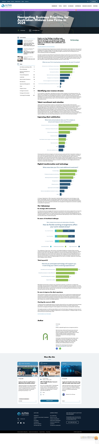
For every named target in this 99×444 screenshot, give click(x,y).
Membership (36, 415)
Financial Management (24, 74)
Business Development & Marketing (28, 50)
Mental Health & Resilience (25, 79)
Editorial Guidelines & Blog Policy (22, 431)
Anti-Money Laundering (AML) (29, 48)
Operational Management (28, 40)
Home (18, 14)
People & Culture (23, 88)
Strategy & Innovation (28, 41)
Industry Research (37, 423)
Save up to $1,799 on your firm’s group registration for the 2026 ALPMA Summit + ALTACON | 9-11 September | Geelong (48, 10)
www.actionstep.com (62, 346)
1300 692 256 (22, 418)
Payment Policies (42, 431)
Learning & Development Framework (41, 417)
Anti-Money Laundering (26, 67)
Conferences (36, 422)
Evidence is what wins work (29, 59)
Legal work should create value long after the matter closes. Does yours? (29, 44)
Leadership (22, 77)
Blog (21, 14)
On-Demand (36, 420)
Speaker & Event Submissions (33, 431)
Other (21, 86)
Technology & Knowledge (29, 42)
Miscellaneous (22, 81)
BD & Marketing (53, 415)
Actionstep (58, 324)
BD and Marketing (23, 69)
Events (35, 418)
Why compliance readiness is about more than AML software (29, 52)
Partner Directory (37, 425)
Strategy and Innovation (24, 93)
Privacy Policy (48, 431)
